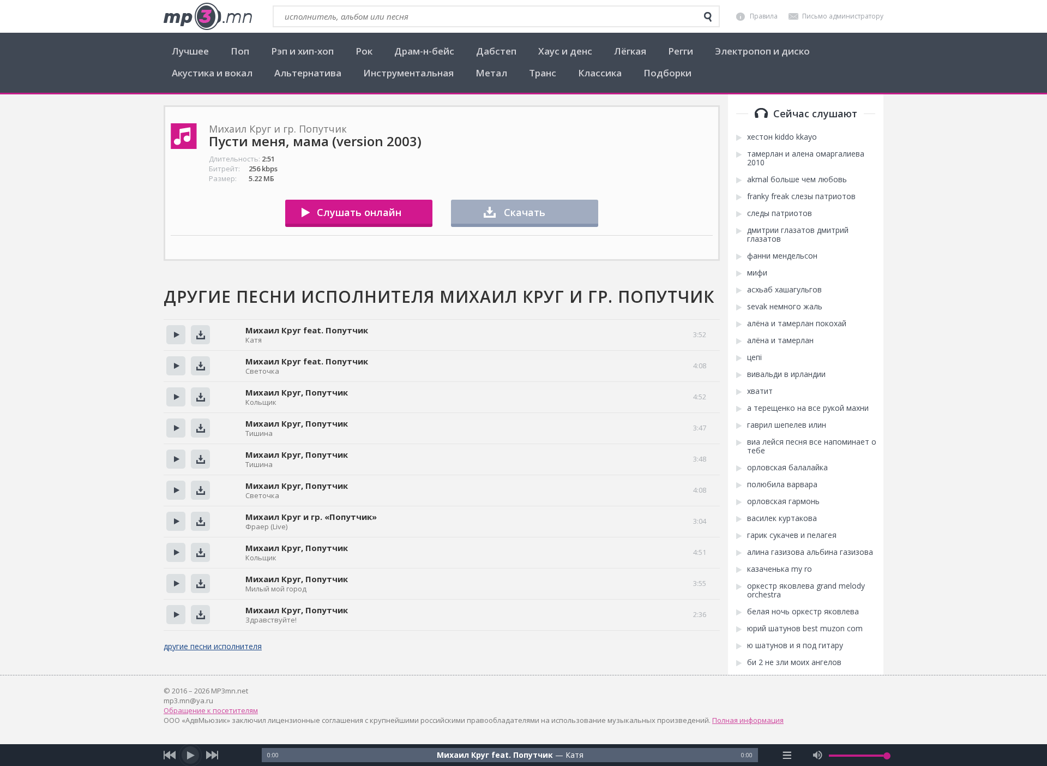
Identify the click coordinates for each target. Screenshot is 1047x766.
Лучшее (190, 51)
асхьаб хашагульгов (784, 289)
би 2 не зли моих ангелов (794, 662)
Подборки (667, 73)
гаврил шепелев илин (786, 425)
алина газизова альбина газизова (810, 552)
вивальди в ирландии (786, 374)
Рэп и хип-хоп (302, 51)
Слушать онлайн (359, 212)
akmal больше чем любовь (797, 179)
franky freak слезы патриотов (801, 196)
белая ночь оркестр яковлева (803, 611)
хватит (760, 391)
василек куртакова (782, 518)
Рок (364, 51)
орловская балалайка (787, 467)
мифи (757, 272)
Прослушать (175, 334)
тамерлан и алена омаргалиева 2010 (805, 158)
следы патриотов (779, 213)
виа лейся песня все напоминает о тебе (811, 446)
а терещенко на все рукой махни (808, 408)
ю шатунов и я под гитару (795, 645)
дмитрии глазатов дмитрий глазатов (798, 234)
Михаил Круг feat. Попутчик (306, 330)
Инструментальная (408, 73)
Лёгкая (630, 51)
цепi (754, 357)
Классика (600, 73)
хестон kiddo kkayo (782, 137)
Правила (764, 16)
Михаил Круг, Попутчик (296, 392)
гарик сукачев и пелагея (792, 535)
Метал (491, 73)
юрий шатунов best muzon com (805, 628)
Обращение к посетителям (211, 710)
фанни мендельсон (782, 256)
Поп (240, 51)
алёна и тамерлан (780, 340)
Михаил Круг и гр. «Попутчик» (311, 517)
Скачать (524, 212)
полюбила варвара (782, 484)
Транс (542, 73)
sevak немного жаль (784, 306)
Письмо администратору (842, 16)
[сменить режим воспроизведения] (787, 755)
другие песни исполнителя (213, 646)
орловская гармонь (783, 501)
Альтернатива (307, 73)
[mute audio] (817, 755)
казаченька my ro (779, 569)
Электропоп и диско (762, 51)
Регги (680, 51)
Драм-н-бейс (424, 51)
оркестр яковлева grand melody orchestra (806, 590)
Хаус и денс (565, 51)
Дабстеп (496, 51)
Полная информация (748, 720)
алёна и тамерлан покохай (796, 323)
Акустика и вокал (212, 73)
